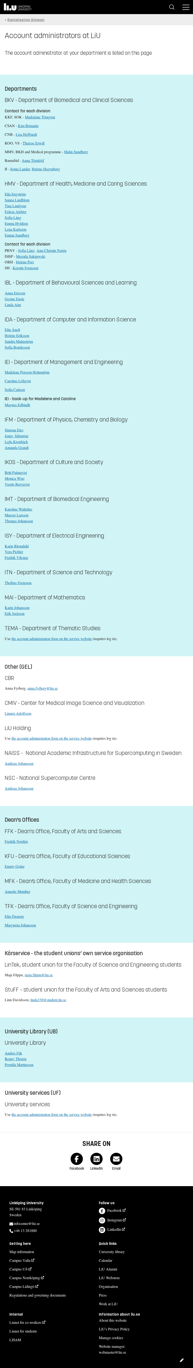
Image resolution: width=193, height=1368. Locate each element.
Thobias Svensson (18, 582)
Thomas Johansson (19, 520)
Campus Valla (19, 1260)
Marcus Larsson (16, 514)
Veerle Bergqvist (17, 484)
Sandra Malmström (19, 341)
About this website (113, 1320)
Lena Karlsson (15, 229)
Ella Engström (15, 194)
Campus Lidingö (21, 1286)
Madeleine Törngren (40, 116)
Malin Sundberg (76, 151)
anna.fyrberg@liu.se (43, 688)
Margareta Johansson (20, 924)
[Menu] (186, 7)
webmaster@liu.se (112, 1352)
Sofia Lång (13, 217)
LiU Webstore (109, 1277)
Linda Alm (13, 304)
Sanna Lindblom (17, 199)
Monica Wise (14, 478)
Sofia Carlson (15, 389)
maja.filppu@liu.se (39, 974)
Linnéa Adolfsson (18, 713)
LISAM (15, 1339)
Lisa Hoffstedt (26, 134)
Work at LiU (108, 1303)
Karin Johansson (17, 607)
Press (103, 1295)
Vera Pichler (14, 551)
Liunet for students (23, 1331)
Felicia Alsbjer (15, 211)
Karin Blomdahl (17, 545)
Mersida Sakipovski (30, 256)
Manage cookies (111, 1337)
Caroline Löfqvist (18, 380)
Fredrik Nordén (16, 841)
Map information (21, 1251)
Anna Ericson (15, 292)
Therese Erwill (33, 143)
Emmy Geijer (14, 866)
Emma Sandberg (17, 235)
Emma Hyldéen (16, 223)
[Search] (172, 7)
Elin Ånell (12, 329)
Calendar (105, 1260)
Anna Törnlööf (33, 160)
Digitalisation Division (26, 20)
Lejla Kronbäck (16, 441)
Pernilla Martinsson (19, 1064)
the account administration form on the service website (52, 638)
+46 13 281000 (25, 1230)
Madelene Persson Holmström (27, 372)
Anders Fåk (13, 1053)
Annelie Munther (17, 891)
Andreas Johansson (19, 763)
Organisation (108, 1286)
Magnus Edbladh (17, 404)
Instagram (114, 1219)
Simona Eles (14, 429)
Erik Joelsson (14, 613)
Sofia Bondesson (17, 347)
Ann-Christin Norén (51, 250)
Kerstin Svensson (25, 267)
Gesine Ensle (14, 298)
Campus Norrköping (24, 1277)
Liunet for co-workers (25, 1322)
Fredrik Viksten (16, 557)
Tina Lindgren (15, 205)
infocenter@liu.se (27, 1223)
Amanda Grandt (17, 447)
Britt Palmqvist (16, 472)
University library (112, 1251)
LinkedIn (114, 1229)
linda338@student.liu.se (48, 999)
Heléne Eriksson (17, 335)
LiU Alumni (108, 1268)
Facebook (114, 1210)
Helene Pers (25, 261)
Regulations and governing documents (37, 1295)
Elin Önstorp (14, 916)
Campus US (18, 1268)
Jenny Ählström (16, 435)
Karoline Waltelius (18, 509)
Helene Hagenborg (46, 168)
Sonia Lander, (20, 168)
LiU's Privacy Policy (114, 1328)
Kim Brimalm (28, 125)
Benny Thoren (15, 1058)
